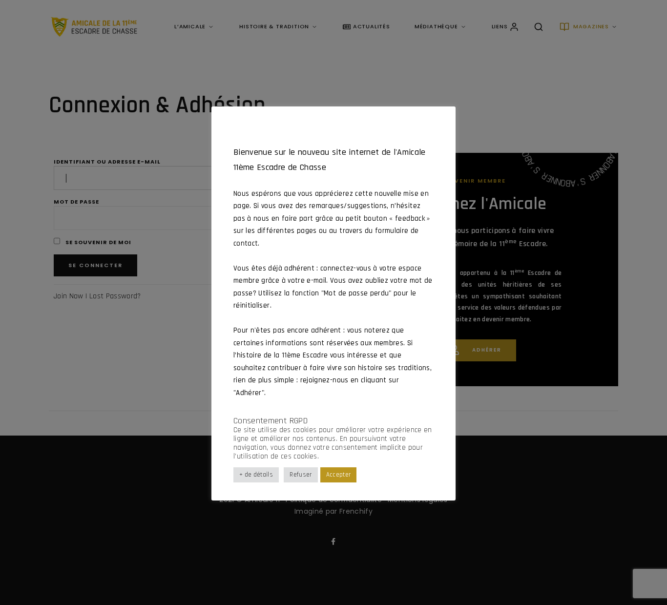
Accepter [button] (338, 475)
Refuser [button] (301, 475)
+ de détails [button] (256, 475)
